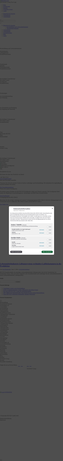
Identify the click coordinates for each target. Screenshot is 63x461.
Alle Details (41, 229)
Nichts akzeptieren (16, 252)
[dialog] (31, 230)
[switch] (49, 227)
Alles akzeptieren (47, 252)
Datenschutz (22, 210)
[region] (31, 236)
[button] (47, 227)
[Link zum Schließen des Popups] (52, 208)
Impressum (15, 210)
